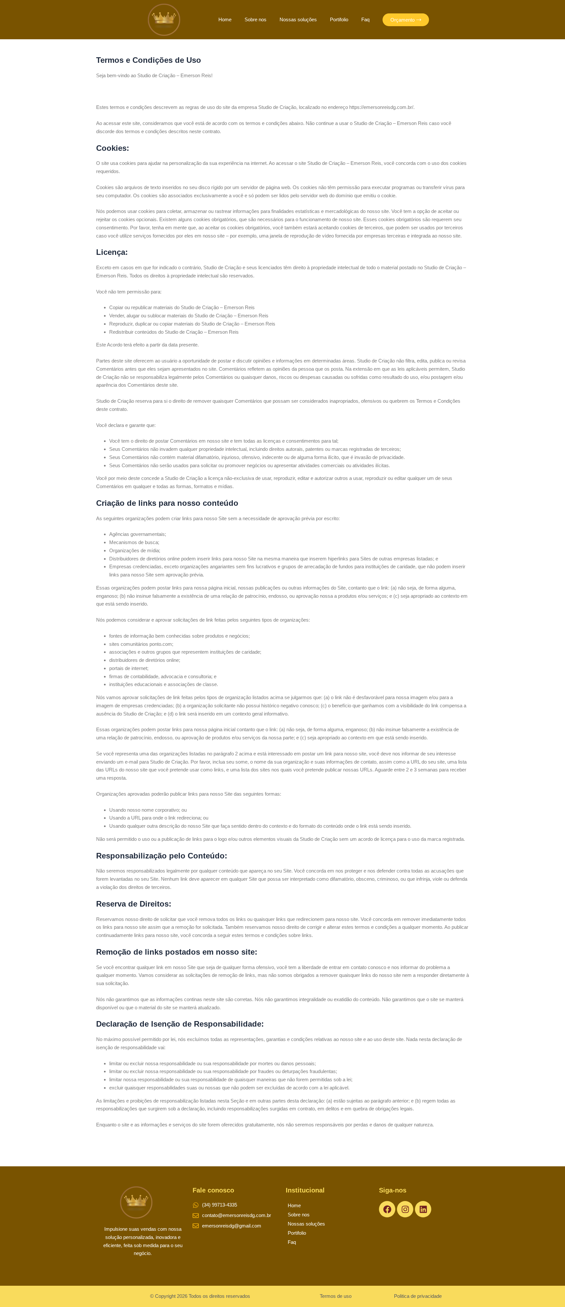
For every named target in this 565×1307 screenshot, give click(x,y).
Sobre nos (255, 19)
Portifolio (339, 19)
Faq (365, 19)
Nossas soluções (298, 19)
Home (224, 19)
